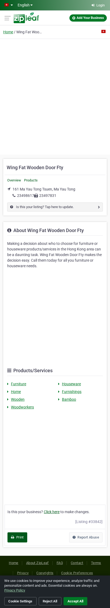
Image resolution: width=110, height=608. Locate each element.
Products (31, 180)
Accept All (75, 601)
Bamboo (69, 399)
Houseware (71, 384)
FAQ (60, 563)
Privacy (23, 573)
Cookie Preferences (77, 573)
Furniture (18, 384)
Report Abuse (88, 537)
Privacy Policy (14, 590)
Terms (96, 563)
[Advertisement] (55, 96)
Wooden (18, 399)
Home (8, 32)
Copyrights (44, 573)
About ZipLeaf (37, 563)
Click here (52, 512)
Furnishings (71, 392)
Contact (77, 563)
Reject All (50, 601)
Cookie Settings (20, 601)
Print (19, 537)
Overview (14, 180)
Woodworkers (22, 407)
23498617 (25, 195)
